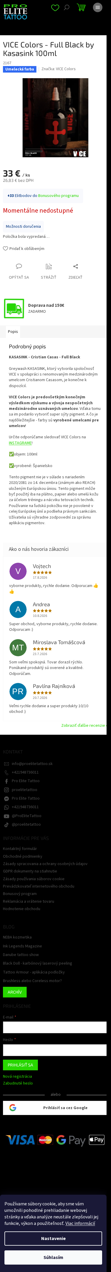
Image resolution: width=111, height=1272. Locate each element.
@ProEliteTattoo (26, 816)
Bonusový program (20, 894)
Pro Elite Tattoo (26, 781)
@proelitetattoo (26, 824)
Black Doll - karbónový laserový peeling (37, 963)
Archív (15, 991)
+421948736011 (25, 772)
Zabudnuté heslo (18, 1083)
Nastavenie (53, 1238)
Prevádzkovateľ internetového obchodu (38, 886)
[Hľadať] (67, 7)
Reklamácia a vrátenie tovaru (28, 901)
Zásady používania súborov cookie (34, 879)
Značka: (58, 69)
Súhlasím (53, 1257)
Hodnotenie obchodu (21, 909)
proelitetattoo (24, 790)
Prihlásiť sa (20, 1064)
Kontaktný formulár (20, 849)
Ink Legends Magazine (22, 946)
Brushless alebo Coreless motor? (32, 981)
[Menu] (98, 7)
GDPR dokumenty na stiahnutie (30, 871)
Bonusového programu (58, 196)
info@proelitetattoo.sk (32, 764)
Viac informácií (80, 1223)
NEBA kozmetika (17, 937)
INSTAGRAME (20, 443)
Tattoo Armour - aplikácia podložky (34, 972)
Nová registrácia (17, 1076)
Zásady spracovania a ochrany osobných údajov (45, 864)
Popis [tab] (13, 332)
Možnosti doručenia (23, 227)
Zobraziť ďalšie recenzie (83, 726)
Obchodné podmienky (22, 856)
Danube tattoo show (21, 955)
